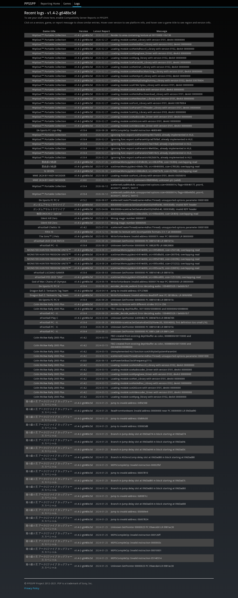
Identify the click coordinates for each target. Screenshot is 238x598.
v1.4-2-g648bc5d (83, 35)
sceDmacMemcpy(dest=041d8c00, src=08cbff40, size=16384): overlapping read (154, 162)
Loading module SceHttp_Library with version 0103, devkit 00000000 (148, 112)
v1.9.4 (83, 130)
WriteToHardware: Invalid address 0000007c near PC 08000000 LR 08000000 (152, 236)
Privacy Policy (31, 588)
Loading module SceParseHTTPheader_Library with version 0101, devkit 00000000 (156, 107)
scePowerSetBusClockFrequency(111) (131, 360)
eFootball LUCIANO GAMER (49, 272)
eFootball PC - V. (49, 245)
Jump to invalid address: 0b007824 (129, 519)
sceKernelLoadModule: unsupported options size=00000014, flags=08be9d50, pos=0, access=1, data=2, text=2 (157, 194)
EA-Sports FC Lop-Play (49, 130)
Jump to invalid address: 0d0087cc (129, 496)
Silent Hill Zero (49, 218)
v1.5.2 (83, 200)
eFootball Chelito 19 (49, 227)
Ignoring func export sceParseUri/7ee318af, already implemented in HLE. (151, 143)
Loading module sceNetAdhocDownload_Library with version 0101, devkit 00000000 (157, 94)
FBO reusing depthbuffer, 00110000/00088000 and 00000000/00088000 (149, 308)
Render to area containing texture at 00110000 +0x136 (141, 35)
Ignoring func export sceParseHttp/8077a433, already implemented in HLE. (152, 134)
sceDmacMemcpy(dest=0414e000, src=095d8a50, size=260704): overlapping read (155, 254)
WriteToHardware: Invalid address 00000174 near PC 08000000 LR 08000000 (152, 281)
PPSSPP (30, 3)
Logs (77, 3)
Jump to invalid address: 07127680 (129, 290)
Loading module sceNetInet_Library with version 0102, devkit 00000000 (150, 66)
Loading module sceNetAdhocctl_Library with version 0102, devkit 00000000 (152, 48)
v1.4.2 (83, 227)
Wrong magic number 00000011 (128, 218)
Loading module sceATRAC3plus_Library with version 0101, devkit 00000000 (152, 85)
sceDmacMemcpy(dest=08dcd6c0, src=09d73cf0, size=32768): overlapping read (154, 171)
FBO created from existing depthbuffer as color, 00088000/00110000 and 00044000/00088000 (151, 345)
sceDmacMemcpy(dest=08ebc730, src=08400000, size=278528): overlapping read (155, 166)
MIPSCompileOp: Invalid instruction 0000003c (136, 542)
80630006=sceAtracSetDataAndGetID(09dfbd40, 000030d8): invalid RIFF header (154, 204)
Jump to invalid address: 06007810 (129, 472)
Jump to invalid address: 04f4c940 (129, 403)
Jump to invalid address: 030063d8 (129, 426)
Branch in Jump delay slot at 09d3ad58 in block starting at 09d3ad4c (148, 441)
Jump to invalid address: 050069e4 (129, 511)
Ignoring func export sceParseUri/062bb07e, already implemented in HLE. (151, 157)
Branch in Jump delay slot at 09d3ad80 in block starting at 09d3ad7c (148, 480)
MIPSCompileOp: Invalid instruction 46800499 (136, 130)
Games (67, 3)
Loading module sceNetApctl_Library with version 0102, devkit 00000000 (150, 76)
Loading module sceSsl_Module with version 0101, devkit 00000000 (147, 89)
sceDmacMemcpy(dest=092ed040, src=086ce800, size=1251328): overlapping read (156, 277)
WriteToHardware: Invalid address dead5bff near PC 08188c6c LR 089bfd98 (151, 295)
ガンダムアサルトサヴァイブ (49, 204)
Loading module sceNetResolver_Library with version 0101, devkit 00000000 (152, 98)
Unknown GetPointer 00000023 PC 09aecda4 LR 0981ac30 (142, 566)
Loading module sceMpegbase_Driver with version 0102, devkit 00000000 (151, 53)
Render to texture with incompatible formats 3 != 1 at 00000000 (146, 231)
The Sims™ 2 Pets (49, 236)
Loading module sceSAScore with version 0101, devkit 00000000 (146, 121)
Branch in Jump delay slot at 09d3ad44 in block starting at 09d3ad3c (148, 449)
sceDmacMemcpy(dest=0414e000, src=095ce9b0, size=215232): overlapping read (155, 263)
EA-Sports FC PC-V (49, 200)
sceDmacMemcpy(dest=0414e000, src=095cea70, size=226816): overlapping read (155, 268)
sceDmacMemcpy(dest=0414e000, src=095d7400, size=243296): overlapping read (155, 259)
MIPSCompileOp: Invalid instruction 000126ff (135, 534)
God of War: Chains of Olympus (49, 281)
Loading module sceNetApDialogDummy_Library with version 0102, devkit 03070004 (157, 80)
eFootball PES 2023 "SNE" (49, 277)
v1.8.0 (83, 180)
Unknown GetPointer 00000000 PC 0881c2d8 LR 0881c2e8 (142, 331)
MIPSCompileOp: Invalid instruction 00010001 (136, 550)
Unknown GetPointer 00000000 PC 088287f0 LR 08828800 (142, 245)
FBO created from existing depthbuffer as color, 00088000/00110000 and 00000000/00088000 (151, 338)
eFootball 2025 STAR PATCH (49, 240)
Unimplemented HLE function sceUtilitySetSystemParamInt (144, 351)
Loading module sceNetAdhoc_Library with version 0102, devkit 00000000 (151, 44)
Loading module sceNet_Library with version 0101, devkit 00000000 (148, 39)
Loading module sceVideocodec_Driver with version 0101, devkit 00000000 (151, 125)
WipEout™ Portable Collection (49, 35)
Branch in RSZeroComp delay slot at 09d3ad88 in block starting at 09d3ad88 (153, 457)
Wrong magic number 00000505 (128, 222)
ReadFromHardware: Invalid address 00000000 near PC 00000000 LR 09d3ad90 (153, 410)
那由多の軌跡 (49, 162)
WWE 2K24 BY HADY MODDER (49, 175)
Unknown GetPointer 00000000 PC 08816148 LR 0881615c (142, 240)
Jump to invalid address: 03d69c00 (129, 418)
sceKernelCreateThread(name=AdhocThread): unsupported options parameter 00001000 (160, 200)
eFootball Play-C (49, 317)
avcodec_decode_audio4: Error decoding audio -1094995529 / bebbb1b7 (150, 286)
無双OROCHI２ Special (49, 213)
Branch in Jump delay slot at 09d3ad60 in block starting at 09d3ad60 (148, 488)
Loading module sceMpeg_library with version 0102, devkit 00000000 (148, 57)
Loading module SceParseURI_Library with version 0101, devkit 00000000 (151, 62)
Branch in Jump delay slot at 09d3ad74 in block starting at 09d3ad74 (148, 434)
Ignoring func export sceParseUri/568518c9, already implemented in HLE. (151, 153)
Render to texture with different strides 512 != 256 (138, 304)
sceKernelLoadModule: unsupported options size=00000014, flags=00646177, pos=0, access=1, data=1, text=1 (157, 186)
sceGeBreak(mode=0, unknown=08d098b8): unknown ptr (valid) (146, 180)
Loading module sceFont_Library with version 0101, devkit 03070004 (148, 103)
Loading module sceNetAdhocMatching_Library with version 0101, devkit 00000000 (156, 71)
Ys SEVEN (49, 171)
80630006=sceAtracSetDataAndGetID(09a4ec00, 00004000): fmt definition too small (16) (159, 322)
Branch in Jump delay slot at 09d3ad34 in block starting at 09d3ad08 (148, 503)
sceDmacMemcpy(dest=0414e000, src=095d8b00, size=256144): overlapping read (155, 250)
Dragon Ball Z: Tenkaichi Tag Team (49, 290)
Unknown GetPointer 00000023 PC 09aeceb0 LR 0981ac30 (142, 527)
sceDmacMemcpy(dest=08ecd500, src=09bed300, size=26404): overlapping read (154, 213)
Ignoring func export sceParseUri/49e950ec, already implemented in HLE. (151, 148)
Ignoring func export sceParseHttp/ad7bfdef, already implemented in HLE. (152, 139)
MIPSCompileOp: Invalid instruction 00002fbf (136, 465)
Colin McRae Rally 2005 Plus (49, 304)
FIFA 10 (49, 231)
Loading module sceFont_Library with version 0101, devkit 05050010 (148, 175)
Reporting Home (50, 3)
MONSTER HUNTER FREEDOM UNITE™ (49, 250)
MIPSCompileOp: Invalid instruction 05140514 (136, 558)
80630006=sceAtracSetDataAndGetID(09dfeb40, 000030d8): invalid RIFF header (154, 209)
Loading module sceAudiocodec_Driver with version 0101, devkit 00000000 (151, 116)
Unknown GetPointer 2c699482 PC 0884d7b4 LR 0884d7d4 (142, 317)
